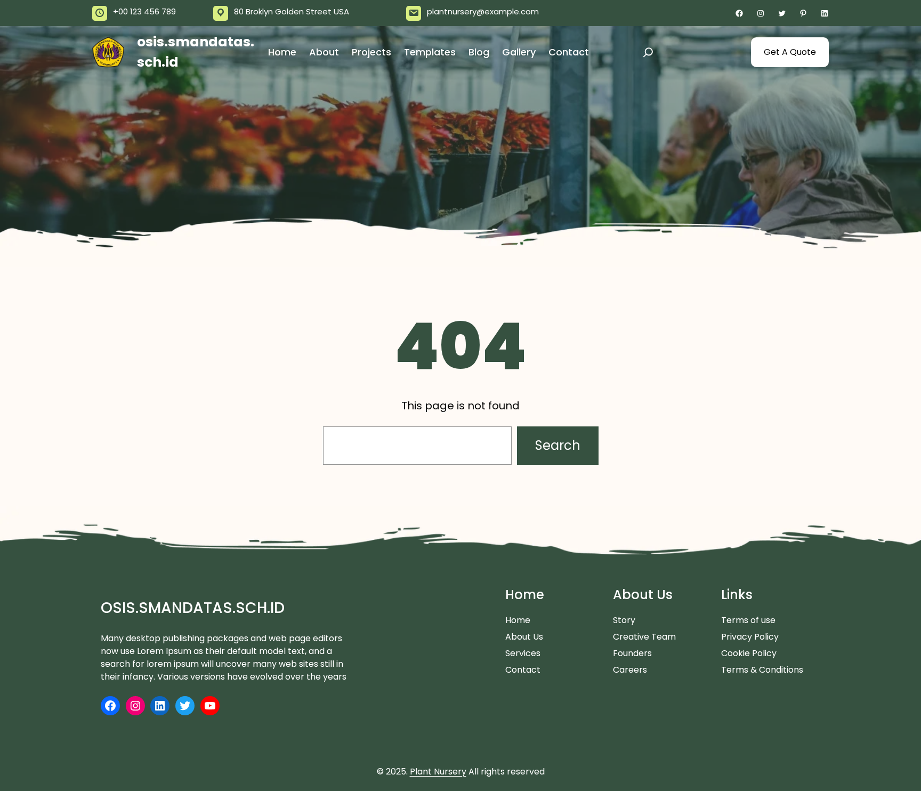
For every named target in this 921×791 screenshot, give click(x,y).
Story (624, 620)
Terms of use (748, 620)
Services (522, 653)
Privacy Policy (750, 637)
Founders (632, 653)
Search (557, 445)
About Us (524, 637)
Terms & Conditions (762, 670)
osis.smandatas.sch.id (193, 608)
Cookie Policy (749, 653)
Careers (630, 670)
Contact (522, 670)
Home (517, 620)
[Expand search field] (648, 52)
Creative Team (644, 637)
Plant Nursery (438, 771)
